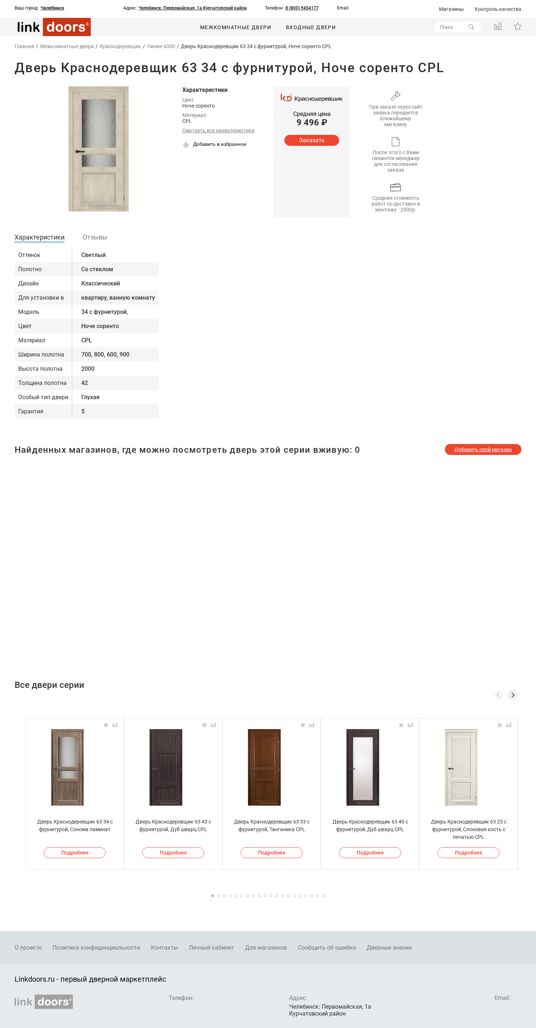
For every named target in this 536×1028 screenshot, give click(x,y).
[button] (513, 695)
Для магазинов (266, 947)
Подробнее (75, 853)
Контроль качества (498, 9)
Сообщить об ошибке (327, 947)
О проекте (28, 947)
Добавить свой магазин (483, 449)
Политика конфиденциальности (96, 947)
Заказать (312, 140)
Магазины (451, 9)
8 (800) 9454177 (302, 8)
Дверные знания (389, 947)
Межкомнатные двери (235, 27)
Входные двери (311, 27)
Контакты (164, 947)
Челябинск (52, 8)
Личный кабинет (211, 947)
